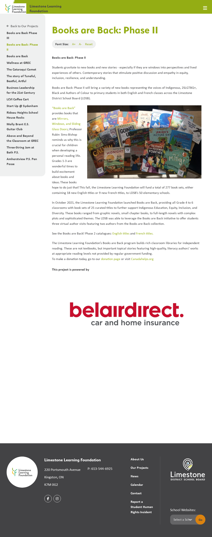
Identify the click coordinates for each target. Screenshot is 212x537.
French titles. (144, 233)
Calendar (137, 484)
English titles (121, 233)
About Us (137, 459)
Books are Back (17, 56)
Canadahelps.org (142, 259)
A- (80, 44)
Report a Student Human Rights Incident (142, 506)
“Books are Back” (63, 108)
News (134, 476)
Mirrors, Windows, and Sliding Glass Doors (66, 123)
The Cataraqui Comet (21, 69)
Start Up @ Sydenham (22, 105)
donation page (110, 259)
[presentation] (205, 8)
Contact (136, 493)
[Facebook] (48, 498)
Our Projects (139, 467)
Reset (89, 44)
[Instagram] (57, 498)
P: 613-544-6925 (100, 468)
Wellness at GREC (19, 62)
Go (200, 519)
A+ (74, 44)
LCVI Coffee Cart (18, 99)
